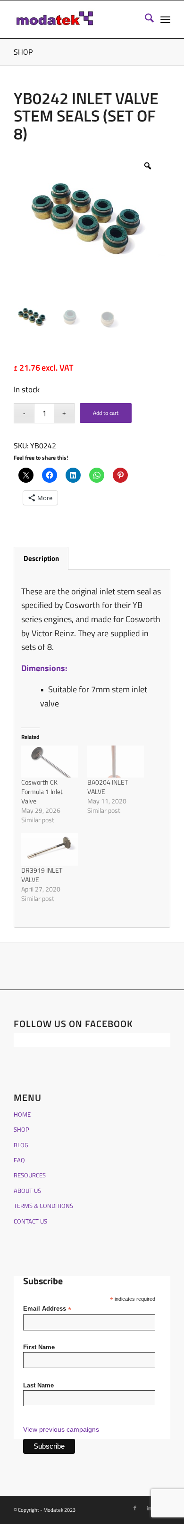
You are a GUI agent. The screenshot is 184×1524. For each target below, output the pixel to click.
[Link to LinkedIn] (149, 1508)
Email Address (47, 1309)
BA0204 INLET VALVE (107, 786)
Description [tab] (41, 558)
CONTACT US (30, 1221)
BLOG (21, 1145)
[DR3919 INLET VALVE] (49, 849)
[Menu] (165, 19)
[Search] (144, 19)
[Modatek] (76, 19)
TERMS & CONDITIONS (43, 1205)
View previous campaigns (61, 1429)
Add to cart (105, 412)
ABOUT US (27, 1190)
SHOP (23, 51)
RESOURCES (30, 1175)
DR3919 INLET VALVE (41, 874)
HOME (22, 1114)
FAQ (19, 1160)
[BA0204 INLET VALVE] (115, 762)
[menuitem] (144, 19)
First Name (39, 1347)
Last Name (38, 1385)
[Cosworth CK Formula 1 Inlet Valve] (49, 762)
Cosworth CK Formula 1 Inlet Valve (42, 791)
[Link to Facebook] (135, 1508)
